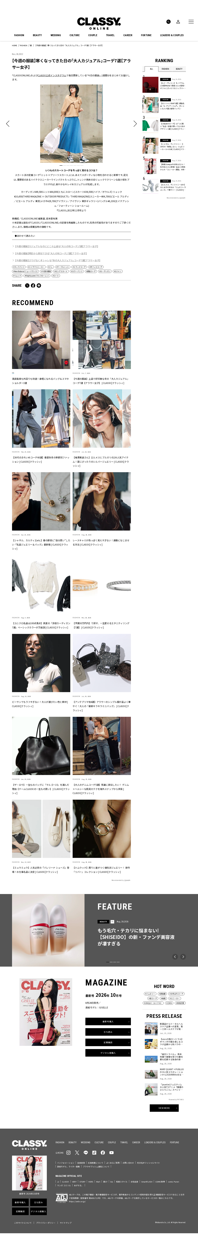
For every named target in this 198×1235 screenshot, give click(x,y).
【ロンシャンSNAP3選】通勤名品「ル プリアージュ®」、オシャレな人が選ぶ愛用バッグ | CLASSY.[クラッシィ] (172, 106)
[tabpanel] (71, 148)
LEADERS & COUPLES (172, 35)
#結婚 (163, 998)
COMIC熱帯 (160, 1181)
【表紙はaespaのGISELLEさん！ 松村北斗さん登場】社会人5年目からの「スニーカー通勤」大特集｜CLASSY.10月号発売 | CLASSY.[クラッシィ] (172, 167)
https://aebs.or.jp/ (77, 1201)
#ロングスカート (61, 271)
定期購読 (108, 1042)
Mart (98, 1181)
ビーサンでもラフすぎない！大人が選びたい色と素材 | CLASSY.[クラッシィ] (40, 704)
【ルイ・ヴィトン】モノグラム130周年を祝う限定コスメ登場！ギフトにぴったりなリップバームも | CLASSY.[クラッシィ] (173, 86)
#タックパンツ (18, 267)
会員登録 (81, 1162)
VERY (74, 1181)
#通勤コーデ (91, 271)
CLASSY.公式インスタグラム (52, 75)
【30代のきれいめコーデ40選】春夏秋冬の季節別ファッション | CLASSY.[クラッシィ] (40, 459)
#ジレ (50, 267)
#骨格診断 (180, 1003)
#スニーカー (175, 998)
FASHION (19, 35)
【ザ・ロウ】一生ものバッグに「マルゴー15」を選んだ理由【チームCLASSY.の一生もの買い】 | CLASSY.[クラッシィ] (41, 789)
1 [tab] (61, 165)
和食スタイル (122, 1181)
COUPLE (92, 35)
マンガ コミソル (64, 1185)
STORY (83, 1181)
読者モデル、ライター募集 (68, 1166)
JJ (58, 1181)
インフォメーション (65, 1162)
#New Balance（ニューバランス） (25, 271)
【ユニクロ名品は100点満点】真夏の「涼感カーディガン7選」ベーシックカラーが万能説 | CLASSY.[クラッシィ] (41, 625)
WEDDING (56, 35)
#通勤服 (162, 993)
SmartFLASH (146, 1181)
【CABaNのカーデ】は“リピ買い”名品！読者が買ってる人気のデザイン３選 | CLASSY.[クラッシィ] (172, 126)
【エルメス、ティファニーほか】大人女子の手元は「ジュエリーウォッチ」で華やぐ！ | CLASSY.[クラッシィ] (173, 187)
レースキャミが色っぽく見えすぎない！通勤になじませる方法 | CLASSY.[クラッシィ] (101, 542)
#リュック (17, 275)
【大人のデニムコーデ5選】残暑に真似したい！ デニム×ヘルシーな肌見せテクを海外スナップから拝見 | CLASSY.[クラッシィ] (101, 789)
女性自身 (134, 1181)
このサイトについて (23, 1222)
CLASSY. (65, 1181)
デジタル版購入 (108, 1052)
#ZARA (169, 1003)
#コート (56, 275)
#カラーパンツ (76, 271)
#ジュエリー (150, 993)
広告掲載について (95, 1162)
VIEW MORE (164, 1108)
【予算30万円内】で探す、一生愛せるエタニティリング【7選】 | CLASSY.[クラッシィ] (101, 625)
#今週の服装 (46, 271)
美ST (105, 1181)
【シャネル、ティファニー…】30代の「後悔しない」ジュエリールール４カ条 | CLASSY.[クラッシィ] (172, 147)
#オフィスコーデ (95, 267)
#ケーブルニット (62, 267)
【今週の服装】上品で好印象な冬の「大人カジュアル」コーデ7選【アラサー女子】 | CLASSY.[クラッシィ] (101, 381)
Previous (175, 957)
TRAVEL (110, 35)
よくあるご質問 (113, 1162)
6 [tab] (78, 165)
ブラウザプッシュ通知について (96, 1166)
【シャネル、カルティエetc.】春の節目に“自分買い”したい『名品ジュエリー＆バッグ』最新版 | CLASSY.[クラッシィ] (41, 544)
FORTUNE (146, 35)
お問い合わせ (128, 1162)
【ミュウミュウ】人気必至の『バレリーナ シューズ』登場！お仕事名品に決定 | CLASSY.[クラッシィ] (40, 870)
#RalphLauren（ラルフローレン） (37, 275)
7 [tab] (81, 165)
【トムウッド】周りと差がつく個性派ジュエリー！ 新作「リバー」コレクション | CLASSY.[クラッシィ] (101, 870)
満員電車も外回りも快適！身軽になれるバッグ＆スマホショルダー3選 (40, 381)
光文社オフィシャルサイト (148, 1162)
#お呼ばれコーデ (176, 993)
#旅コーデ (153, 998)
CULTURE (75, 35)
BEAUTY (37, 35)
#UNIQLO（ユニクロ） (153, 1003)
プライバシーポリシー (45, 1222)
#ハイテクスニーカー (36, 267)
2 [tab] (64, 165)
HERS (90, 1181)
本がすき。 (78, 1185)
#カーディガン (104, 271)
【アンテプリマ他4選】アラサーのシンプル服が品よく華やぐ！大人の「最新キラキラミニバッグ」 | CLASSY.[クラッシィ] (102, 706)
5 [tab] (74, 165)
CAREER (127, 35)
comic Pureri (173, 1181)
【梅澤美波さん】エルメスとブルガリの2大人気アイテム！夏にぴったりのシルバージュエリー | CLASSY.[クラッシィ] (101, 462)
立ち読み (108, 1031)
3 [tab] (68, 165)
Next (183, 957)
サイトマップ (65, 1222)
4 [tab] (71, 165)
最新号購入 (108, 1021)
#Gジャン (117, 271)
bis (111, 1181)
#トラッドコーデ (79, 267)
